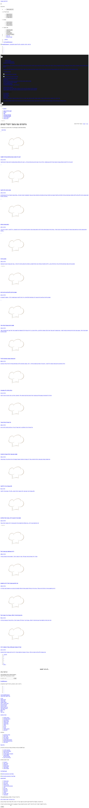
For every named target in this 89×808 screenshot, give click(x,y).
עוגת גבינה (5, 783)
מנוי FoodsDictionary (8, 42)
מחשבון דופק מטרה (16, 88)
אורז (4, 113)
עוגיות (49, 65)
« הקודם (5, 654)
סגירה (2, 806)
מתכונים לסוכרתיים (14, 65)
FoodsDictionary (4, 681)
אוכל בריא (33, 69)
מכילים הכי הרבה (7, 81)
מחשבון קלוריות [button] (13, 82)
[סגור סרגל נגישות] (1, 4)
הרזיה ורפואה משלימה (12, 100)
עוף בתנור (5, 791)
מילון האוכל (5, 79)
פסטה (46, 65)
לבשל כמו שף (42, 100)
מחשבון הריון (6, 93)
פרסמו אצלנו (3, 699)
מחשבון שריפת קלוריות (25, 88)
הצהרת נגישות (9, 37)
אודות (2, 698)
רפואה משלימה (37, 98)
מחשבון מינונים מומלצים (22, 89)
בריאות (48, 98)
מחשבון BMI (6, 89)
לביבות (4, 792)
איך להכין (58, 98)
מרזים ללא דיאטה (28, 100)
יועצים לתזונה (6, 768)
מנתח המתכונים (74, 69)
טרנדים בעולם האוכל (7, 741)
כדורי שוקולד (6, 784)
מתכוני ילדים (32, 65)
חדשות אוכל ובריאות (7, 98)
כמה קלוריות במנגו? (7, 111)
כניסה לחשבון (7, 60)
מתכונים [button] (13, 63)
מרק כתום (5, 789)
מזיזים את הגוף (21, 100)
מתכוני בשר (37, 65)
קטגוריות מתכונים (3, 714)
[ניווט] (1, 55)
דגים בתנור (5, 794)
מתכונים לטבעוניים (60, 65)
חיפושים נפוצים (3, 778)
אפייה (54, 65)
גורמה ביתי (5, 100)
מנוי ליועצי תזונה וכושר (5, 696)
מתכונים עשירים (53, 69)
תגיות (84, 123)
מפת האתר (3, 700)
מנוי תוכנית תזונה (4, 707)
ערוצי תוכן (5, 97)
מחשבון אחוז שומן (13, 89)
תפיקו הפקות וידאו (4, 799)
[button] (7, 63)
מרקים (27, 65)
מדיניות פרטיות (4, 704)
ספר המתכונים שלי (67, 69)
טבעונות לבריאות (49, 100)
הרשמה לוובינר (6, 117)
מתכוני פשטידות (78, 65)
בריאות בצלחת (63, 100)
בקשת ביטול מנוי (4, 708)
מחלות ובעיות (44, 98)
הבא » (4, 664)
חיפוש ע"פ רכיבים (15, 81)
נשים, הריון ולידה (22, 98)
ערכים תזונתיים (22, 81)
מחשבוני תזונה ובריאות (8, 87)
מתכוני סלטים (85, 65)
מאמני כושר (5, 767)
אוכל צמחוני (66, 65)
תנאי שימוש (6, 703)
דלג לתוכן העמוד (4, 1)
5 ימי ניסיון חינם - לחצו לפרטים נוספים (11, 84)
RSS (2, 710)
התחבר (5, 39)
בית (87, 123)
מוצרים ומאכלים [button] (13, 78)
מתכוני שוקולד (6, 728)
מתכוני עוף (42, 65)
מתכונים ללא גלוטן (22, 65)
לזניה (4, 787)
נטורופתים (5, 764)
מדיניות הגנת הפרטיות (5, 805)
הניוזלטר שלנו (4, 672)
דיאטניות (5, 762)
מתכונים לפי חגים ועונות (15, 69)
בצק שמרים (5, 793)
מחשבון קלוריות (34, 88)
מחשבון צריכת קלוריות (32, 89)
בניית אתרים (12, 799)
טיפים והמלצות (15, 98)
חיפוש (4, 108)
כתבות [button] (7, 95)
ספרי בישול (23, 69)
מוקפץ (51, 65)
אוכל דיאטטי (38, 69)
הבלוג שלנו (3, 709)
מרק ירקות (5, 782)
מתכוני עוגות (72, 65)
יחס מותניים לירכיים (7, 88)
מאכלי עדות (28, 69)
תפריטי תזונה (28, 81)
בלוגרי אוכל (5, 763)
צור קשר (8, 35)
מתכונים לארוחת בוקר (8, 786)
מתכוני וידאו (60, 69)
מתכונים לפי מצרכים (45, 69)
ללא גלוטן (5, 730)
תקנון (2, 703)
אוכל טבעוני (5, 723)
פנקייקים (5, 788)
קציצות (4, 112)
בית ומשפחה (53, 98)
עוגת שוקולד (6, 781)
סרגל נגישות (5, 118)
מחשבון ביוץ (5, 94)
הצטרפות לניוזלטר (7, 114)
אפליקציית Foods (7, 71)
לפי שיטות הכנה (6, 69)
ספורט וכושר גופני (30, 98)
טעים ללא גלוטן (56, 100)
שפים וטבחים (6, 765)
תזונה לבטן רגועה (35, 100)
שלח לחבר (3, 130)
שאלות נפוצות (3, 702)
